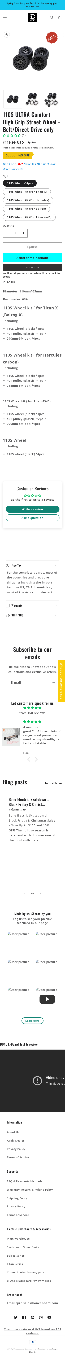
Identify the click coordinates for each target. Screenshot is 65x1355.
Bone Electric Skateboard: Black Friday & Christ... (29, 802)
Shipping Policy (17, 1198)
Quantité (8, 225)
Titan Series (15, 1264)
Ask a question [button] (32, 518)
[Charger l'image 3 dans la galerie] (52, 99)
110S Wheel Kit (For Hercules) (28, 200)
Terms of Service (18, 1157)
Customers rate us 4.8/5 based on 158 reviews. (32, 1331)
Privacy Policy (16, 1149)
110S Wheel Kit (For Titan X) (27, 192)
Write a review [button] (32, 509)
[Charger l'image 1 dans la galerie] (13, 99)
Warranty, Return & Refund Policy (30, 1189)
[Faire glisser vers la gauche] (24, 893)
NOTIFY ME (32, 267)
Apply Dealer (15, 1140)
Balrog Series (16, 1255)
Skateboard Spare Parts (23, 1247)
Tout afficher (53, 783)
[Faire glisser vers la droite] (40, 893)
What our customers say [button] (62, 681)
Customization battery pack (26, 1272)
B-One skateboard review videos (29, 1281)
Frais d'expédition (12, 147)
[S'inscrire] (54, 682)
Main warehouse (18, 1238)
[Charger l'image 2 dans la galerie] (32, 99)
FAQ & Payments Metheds (24, 1181)
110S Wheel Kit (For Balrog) (26, 209)
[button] (5, 17)
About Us (13, 1132)
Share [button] (11, 282)
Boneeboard (19, 1349)
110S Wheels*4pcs (20, 183)
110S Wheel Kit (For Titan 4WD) (29, 217)
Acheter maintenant (32, 258)
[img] (32, 708)
